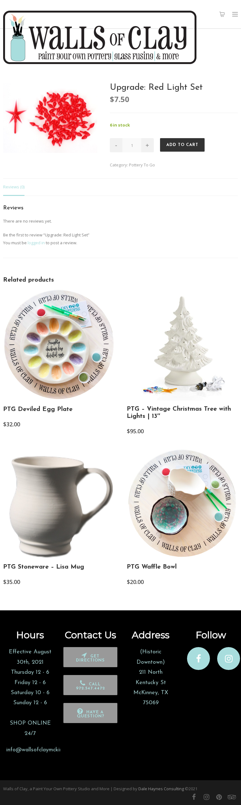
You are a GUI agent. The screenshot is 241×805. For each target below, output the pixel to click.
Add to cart (182, 145)
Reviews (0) (13, 187)
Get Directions (90, 658)
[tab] (13, 187)
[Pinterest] (219, 797)
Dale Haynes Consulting (161, 788)
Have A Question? (90, 714)
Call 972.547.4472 (90, 686)
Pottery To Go (142, 165)
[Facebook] (194, 797)
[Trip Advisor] (231, 797)
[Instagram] (206, 797)
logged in (36, 243)
